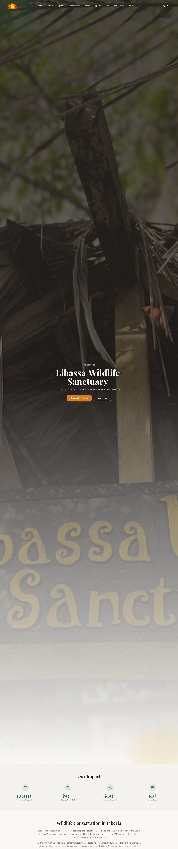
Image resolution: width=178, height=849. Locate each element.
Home (39, 5)
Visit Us (130, 5)
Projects (60, 5)
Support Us (97, 5)
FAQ (122, 5)
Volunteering (111, 5)
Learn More (102, 398)
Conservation (74, 5)
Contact (139, 5)
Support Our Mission (79, 398)
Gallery (87, 5)
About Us (49, 5)
